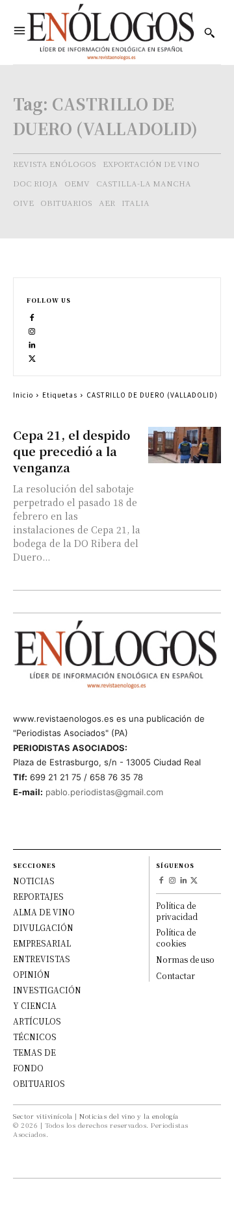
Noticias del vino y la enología (129, 1116)
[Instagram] (32, 329)
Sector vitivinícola (43, 1116)
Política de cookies (176, 937)
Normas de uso (185, 959)
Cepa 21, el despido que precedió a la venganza (71, 451)
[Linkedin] (32, 343)
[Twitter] (32, 357)
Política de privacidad (177, 911)
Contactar (175, 975)
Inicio (23, 395)
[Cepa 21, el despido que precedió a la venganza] (184, 445)
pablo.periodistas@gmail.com (104, 792)
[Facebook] (32, 316)
